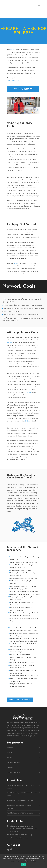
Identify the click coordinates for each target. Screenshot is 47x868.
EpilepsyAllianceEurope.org (19, 838)
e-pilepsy (10, 748)
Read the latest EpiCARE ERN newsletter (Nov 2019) (22, 794)
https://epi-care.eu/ (13, 80)
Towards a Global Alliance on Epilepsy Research (19, 806)
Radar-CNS (10, 767)
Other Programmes (13, 772)
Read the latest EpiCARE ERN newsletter (20, 800)
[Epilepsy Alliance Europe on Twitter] (8, 850)
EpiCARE (12, 50)
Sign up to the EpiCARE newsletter (23, 89)
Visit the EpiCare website (19, 700)
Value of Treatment (13, 762)
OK (24, 864)
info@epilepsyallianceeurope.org (21, 835)
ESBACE (9, 753)
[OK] (44, 861)
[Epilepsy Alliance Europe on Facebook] (11, 850)
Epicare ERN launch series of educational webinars (20, 786)
